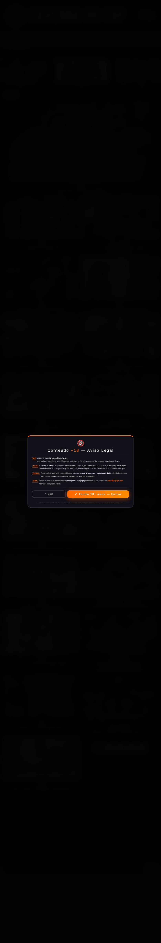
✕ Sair (48, 494)
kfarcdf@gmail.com (115, 481)
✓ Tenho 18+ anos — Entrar (98, 494)
